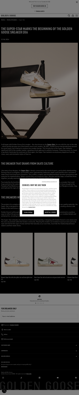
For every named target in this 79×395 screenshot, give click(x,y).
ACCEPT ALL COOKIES (50, 212)
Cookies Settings (28, 212)
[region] (39, 197)
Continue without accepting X (49, 181)
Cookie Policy (31, 207)
